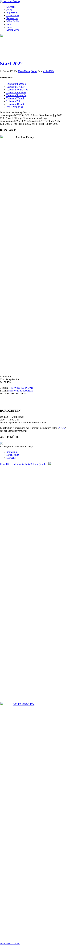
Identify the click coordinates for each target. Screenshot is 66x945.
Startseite (11, 6)
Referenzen (12, 18)
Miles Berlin (12, 21)
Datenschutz (12, 15)
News (9, 9)
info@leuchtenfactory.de (20, 390)
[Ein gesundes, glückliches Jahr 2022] (33, 36)
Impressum (11, 12)
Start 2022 (11, 63)
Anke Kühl (48, 71)
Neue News (24, 71)
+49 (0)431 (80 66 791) (21, 387)
